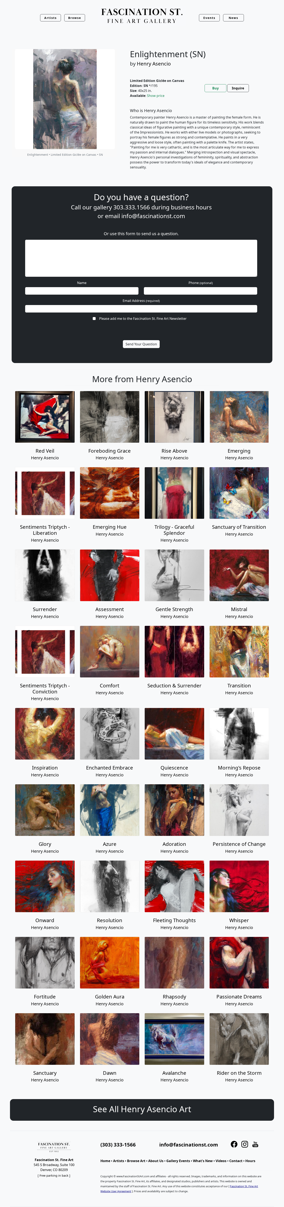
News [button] (233, 18)
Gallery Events (178, 1161)
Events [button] (209, 18)
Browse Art (136, 1161)
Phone (201, 282)
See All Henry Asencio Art (142, 1109)
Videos (221, 1161)
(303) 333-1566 (118, 1144)
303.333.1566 (131, 207)
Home (105, 1161)
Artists (118, 1161)
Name (81, 282)
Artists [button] (50, 18)
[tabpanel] (197, 142)
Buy (215, 88)
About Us (155, 1161)
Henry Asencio (154, 63)
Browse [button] (74, 18)
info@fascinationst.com (153, 216)
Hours (250, 1161)
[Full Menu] (142, 16)
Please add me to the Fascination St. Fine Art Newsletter (143, 318)
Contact (235, 1161)
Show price (155, 95)
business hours (191, 207)
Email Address (141, 300)
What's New (203, 1161)
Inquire (238, 88)
